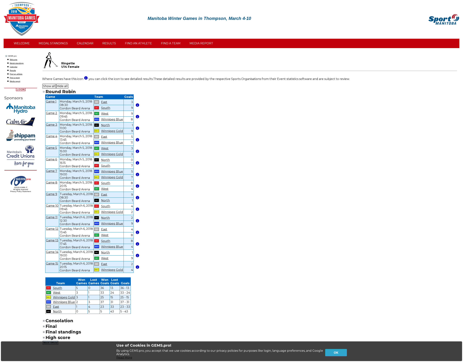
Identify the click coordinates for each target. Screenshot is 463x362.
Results (13, 70)
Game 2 (51, 113)
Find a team (15, 78)
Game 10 (52, 205)
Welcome (13, 60)
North (105, 125)
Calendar (13, 67)
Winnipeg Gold (112, 131)
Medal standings (17, 63)
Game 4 (51, 136)
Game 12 (52, 229)
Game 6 (51, 159)
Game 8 (51, 182)
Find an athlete (16, 74)
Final (51, 326)
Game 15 (52, 263)
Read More (124, 357)
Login (21, 89)
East (104, 102)
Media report (15, 81)
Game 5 (51, 148)
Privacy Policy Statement (20, 191)
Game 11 (52, 217)
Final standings (63, 332)
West (105, 113)
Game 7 (51, 171)
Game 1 (51, 101)
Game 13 (52, 240)
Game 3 (51, 124)
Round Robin (61, 91)
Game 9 (51, 194)
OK (336, 352)
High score (58, 337)
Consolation (59, 320)
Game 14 (52, 252)
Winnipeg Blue (112, 119)
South (105, 108)
